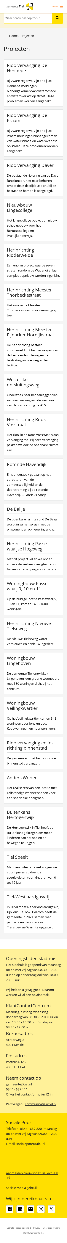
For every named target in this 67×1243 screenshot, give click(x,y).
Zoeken (57, 17)
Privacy (36, 1227)
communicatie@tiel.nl (40, 1104)
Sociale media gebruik (22, 1188)
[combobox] (27, 17)
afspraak (42, 995)
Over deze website (51, 1227)
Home (13, 36)
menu (55, 6)
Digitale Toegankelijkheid (19, 1227)
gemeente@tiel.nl (19, 1084)
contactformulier (35, 1094)
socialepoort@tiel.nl (30, 1144)
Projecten (27, 36)
